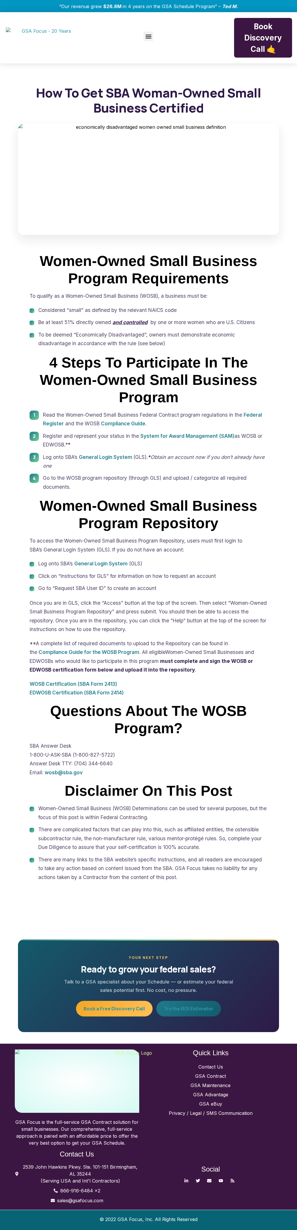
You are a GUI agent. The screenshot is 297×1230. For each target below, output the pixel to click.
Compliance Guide (123, 423)
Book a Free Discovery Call (114, 1008)
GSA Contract (210, 1076)
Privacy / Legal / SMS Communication (211, 1113)
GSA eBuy (210, 1104)
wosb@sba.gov (64, 772)
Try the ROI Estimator (188, 1008)
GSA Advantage (210, 1094)
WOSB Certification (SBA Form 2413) (73, 684)
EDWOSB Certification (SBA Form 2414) (77, 693)
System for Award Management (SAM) (187, 436)
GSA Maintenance (211, 1085)
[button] (148, 36)
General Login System (106, 457)
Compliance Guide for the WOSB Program (89, 652)
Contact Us (210, 1067)
